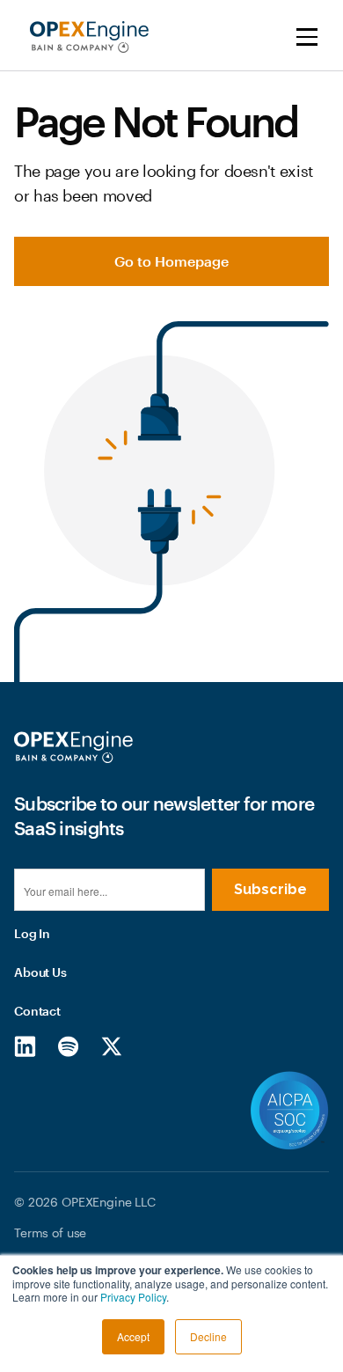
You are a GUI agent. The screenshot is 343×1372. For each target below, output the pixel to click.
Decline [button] (208, 1336)
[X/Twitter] (111, 1045)
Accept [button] (133, 1336)
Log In (32, 933)
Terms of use (50, 1232)
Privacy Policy (133, 1296)
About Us (40, 972)
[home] (85, 37)
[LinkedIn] (25, 1045)
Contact (37, 1010)
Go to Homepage (171, 261)
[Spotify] (68, 1045)
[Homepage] (73, 747)
